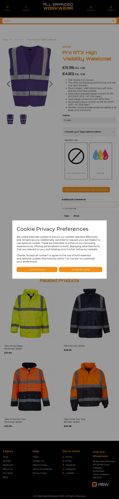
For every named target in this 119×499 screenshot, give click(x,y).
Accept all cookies (81, 269)
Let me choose (37, 269)
